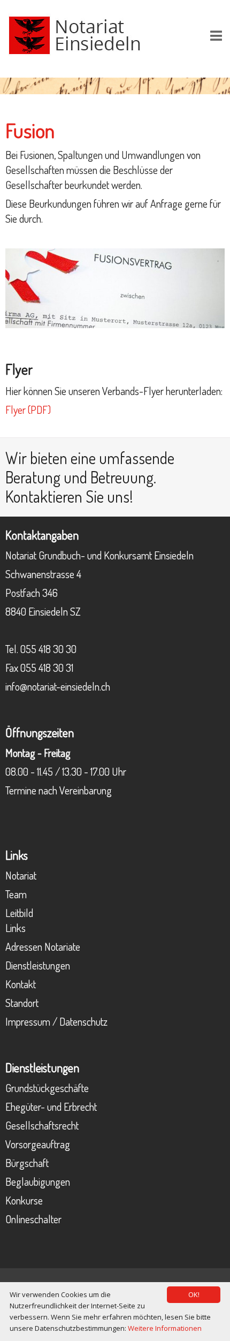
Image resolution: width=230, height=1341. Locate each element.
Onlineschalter (33, 1219)
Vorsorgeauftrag (37, 1144)
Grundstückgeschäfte (47, 1088)
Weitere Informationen (165, 1328)
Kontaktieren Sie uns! (69, 496)
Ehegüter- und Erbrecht (51, 1106)
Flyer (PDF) (28, 409)
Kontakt (20, 984)
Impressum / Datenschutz (56, 1021)
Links (15, 928)
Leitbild (19, 913)
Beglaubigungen (37, 1181)
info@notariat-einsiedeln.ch (57, 686)
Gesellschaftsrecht (42, 1125)
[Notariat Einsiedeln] (75, 34)
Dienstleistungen (37, 965)
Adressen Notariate (42, 946)
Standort (22, 1003)
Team (16, 894)
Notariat (20, 875)
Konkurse (24, 1200)
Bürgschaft (27, 1163)
